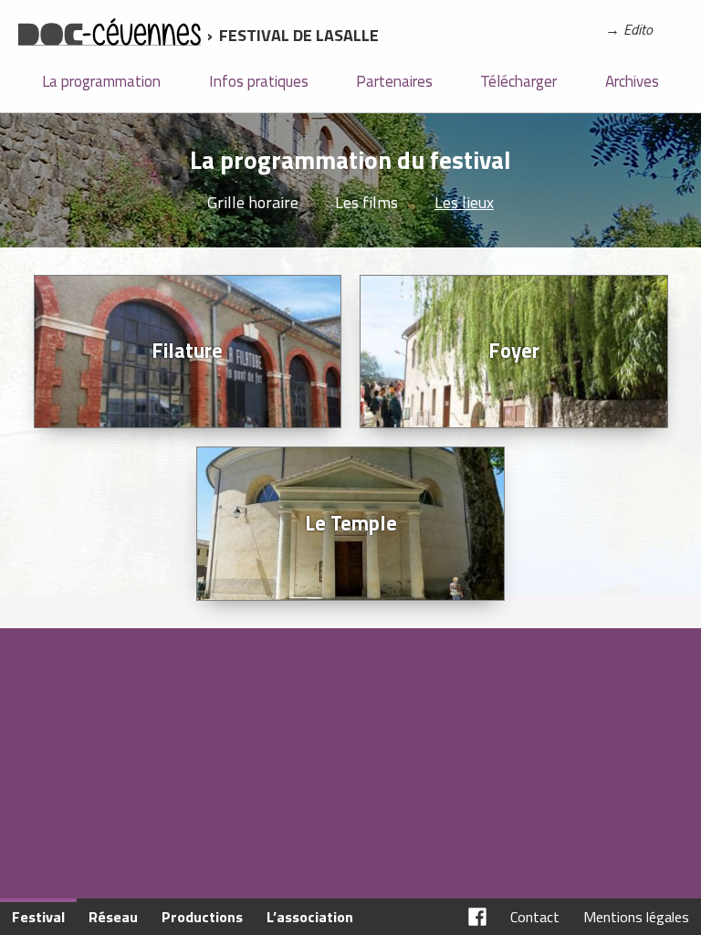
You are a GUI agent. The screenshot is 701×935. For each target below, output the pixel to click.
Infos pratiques (259, 81)
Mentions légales (636, 917)
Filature (187, 350)
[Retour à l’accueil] (109, 35)
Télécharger (518, 81)
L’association (310, 917)
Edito (638, 29)
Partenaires (394, 81)
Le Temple (351, 523)
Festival (38, 917)
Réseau (113, 917)
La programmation (101, 81)
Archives (632, 81)
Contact (535, 917)
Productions (202, 917)
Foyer (513, 350)
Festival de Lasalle (299, 35)
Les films (366, 202)
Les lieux (464, 202)
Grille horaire (252, 202)
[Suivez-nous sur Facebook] (477, 917)
